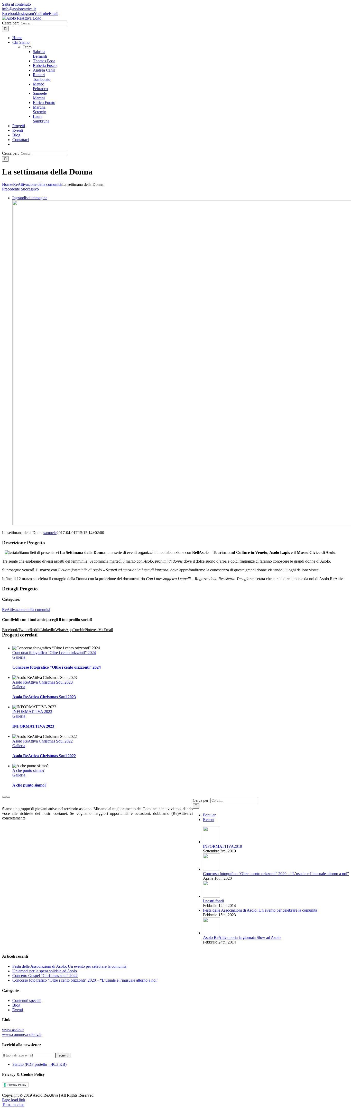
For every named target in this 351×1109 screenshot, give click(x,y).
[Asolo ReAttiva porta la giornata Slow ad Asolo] (211, 933)
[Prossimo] (8, 797)
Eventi (17, 1010)
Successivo (30, 189)
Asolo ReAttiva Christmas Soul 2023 (42, 682)
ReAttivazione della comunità (26, 609)
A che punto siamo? (28, 770)
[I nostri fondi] (211, 896)
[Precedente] (4, 797)
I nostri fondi (213, 901)
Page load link (13, 1100)
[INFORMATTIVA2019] (211, 842)
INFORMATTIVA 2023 (32, 711)
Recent (208, 819)
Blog (16, 1005)
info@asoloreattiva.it (19, 9)
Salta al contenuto (16, 4)
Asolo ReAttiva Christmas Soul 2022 (42, 741)
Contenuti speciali (26, 1000)
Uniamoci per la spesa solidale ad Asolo (44, 971)
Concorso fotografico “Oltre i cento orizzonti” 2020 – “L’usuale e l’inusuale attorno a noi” (276, 873)
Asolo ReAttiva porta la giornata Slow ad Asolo (242, 937)
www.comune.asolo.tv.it (21, 1034)
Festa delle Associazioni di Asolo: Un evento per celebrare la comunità (260, 910)
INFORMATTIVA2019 (222, 846)
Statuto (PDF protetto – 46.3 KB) (39, 1064)
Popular (209, 815)
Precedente (11, 189)
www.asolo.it (13, 1030)
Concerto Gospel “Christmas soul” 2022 (45, 975)
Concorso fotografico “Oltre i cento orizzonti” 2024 (54, 652)
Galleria (18, 657)
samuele (50, 532)
